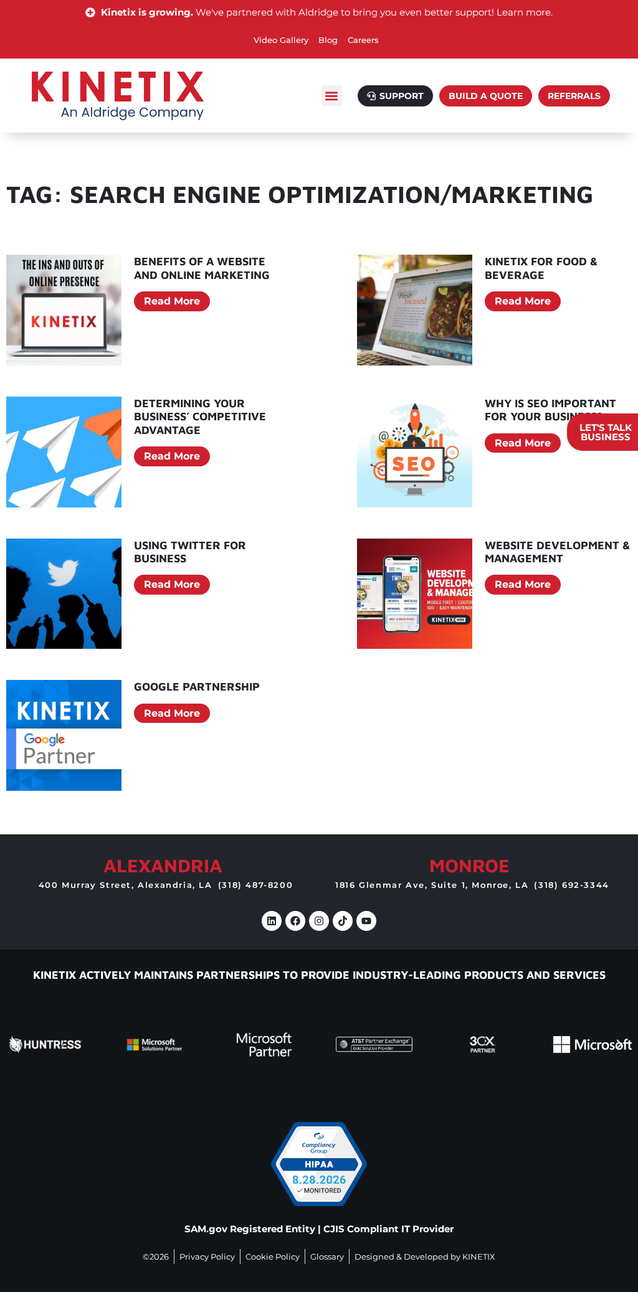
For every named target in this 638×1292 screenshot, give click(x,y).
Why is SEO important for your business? (550, 410)
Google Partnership (197, 686)
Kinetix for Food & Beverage (541, 268)
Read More (172, 301)
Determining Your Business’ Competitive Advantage (200, 416)
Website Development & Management (557, 552)
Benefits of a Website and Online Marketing (202, 268)
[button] (331, 95)
